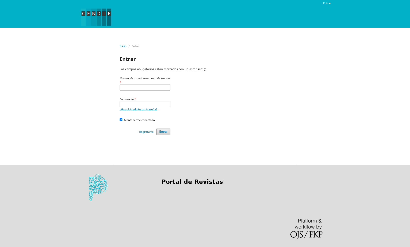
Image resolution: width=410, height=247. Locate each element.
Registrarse (146, 132)
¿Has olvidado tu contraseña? (138, 109)
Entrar (327, 3)
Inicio (123, 46)
